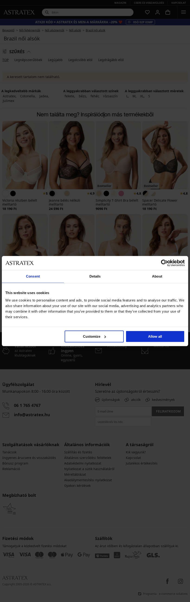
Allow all (155, 336)
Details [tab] (95, 276)
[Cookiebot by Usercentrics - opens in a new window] (164, 262)
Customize (91, 336)
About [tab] (157, 276)
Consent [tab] (33, 276)
